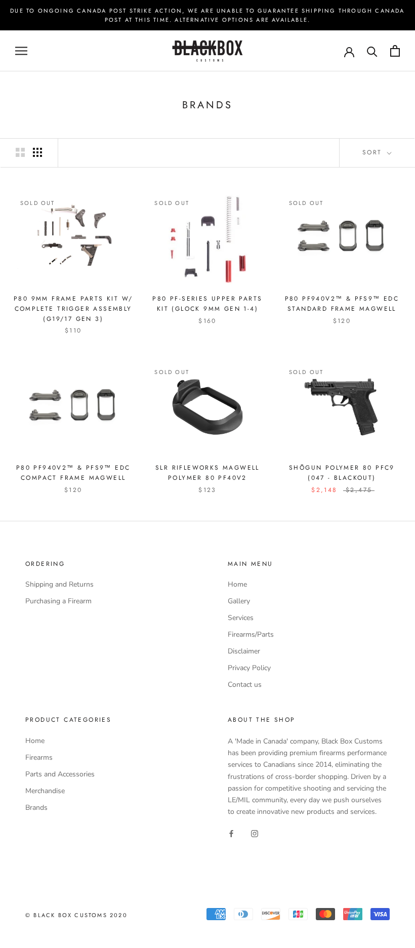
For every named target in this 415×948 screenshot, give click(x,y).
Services (241, 618)
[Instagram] (254, 833)
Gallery (239, 601)
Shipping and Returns (59, 584)
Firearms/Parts (251, 634)
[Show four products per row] (37, 152)
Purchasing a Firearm (58, 601)
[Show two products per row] (20, 152)
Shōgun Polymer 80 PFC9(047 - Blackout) (342, 472)
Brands (36, 807)
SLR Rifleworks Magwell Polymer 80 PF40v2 (207, 472)
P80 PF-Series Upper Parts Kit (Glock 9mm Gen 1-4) (207, 303)
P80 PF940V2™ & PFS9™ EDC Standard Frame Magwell (342, 303)
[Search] (372, 51)
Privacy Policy (249, 668)
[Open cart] (395, 51)
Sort (373, 152)
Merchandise (45, 791)
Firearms (39, 757)
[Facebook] (231, 833)
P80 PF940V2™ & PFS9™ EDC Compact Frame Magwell (73, 472)
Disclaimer (244, 651)
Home (237, 584)
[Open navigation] (21, 51)
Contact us (245, 684)
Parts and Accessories (60, 774)
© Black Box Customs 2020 (76, 915)
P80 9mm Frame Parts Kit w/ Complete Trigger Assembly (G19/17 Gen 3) (73, 308)
